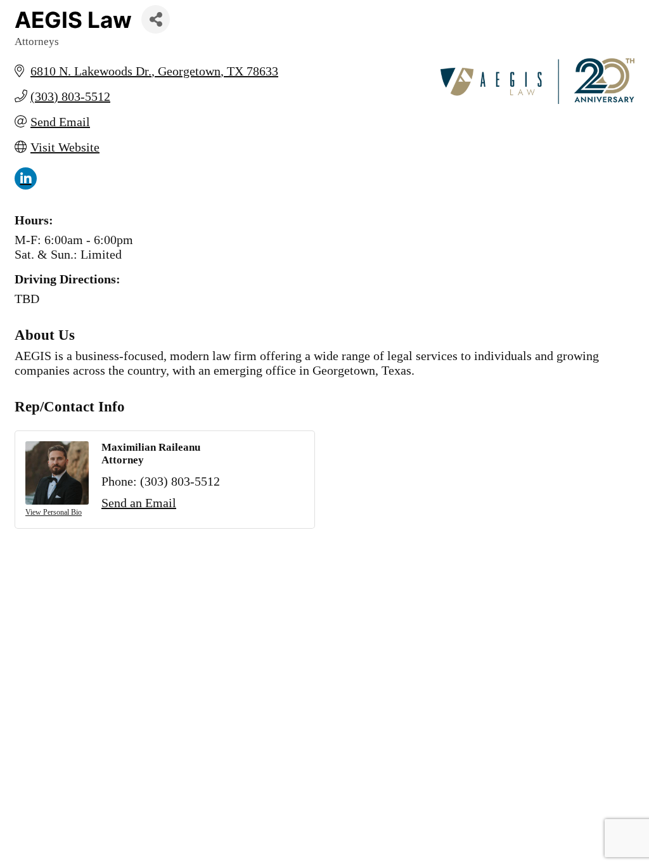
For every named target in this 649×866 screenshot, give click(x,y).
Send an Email (138, 503)
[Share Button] (155, 19)
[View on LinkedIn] (26, 185)
